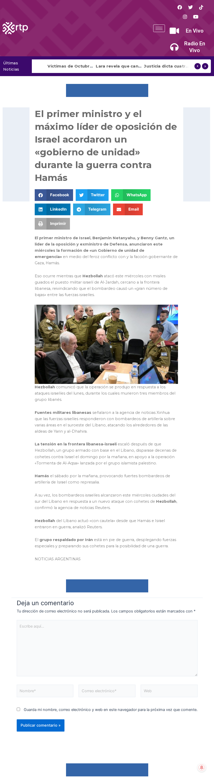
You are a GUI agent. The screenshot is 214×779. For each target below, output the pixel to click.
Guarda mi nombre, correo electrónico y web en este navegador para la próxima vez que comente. (111, 709)
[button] (54, 195)
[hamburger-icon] (159, 28)
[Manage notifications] (202, 767)
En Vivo (195, 31)
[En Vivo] (174, 31)
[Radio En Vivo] (174, 47)
